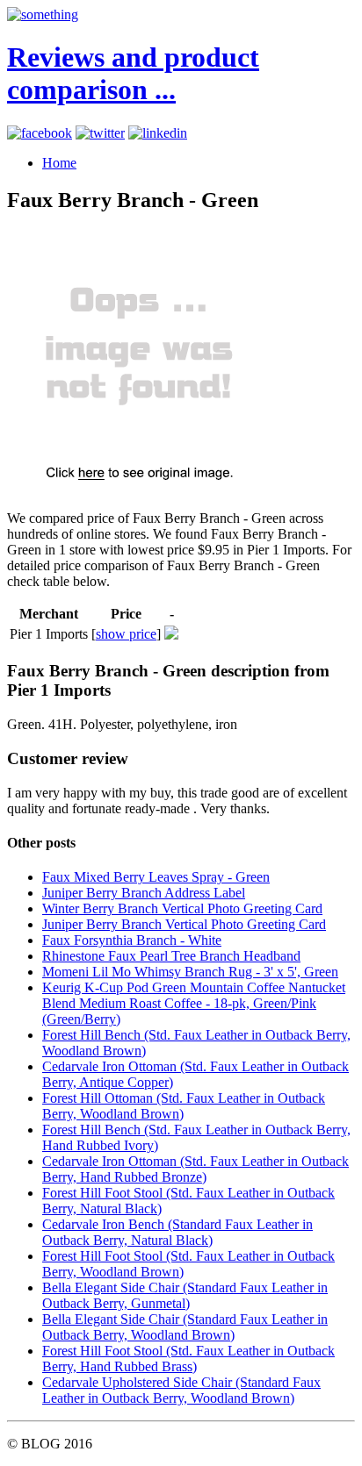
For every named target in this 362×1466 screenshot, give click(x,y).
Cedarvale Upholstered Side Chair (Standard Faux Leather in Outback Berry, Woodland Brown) (181, 1390)
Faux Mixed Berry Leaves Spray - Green (156, 876)
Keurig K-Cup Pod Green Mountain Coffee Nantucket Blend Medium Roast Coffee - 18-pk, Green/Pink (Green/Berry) (193, 1003)
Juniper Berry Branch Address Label (143, 892)
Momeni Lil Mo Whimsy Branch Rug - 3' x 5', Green (190, 971)
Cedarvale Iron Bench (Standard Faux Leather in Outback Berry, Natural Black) (177, 1232)
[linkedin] (157, 132)
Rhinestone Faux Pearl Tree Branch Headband (171, 955)
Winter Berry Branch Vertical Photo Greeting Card (182, 908)
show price (126, 633)
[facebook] (39, 132)
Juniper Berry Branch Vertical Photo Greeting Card (184, 924)
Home (59, 162)
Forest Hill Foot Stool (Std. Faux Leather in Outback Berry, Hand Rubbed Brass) (188, 1358)
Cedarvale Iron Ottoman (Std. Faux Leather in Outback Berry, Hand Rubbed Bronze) (195, 1169)
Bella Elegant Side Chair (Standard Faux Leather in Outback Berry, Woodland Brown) (185, 1327)
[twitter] (100, 132)
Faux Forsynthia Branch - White (131, 940)
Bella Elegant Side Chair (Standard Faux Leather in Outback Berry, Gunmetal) (185, 1295)
